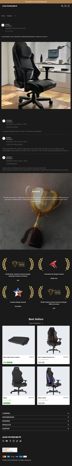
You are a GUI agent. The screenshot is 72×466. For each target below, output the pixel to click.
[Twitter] (4, 441)
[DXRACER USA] (31, 6)
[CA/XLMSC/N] (18, 340)
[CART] (65, 6)
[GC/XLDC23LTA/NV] (53, 381)
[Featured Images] (36, 75)
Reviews (9, 16)
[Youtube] (7, 441)
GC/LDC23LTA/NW (12, 127)
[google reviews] (9, 450)
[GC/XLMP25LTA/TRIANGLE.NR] (53, 340)
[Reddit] (21, 441)
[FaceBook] (11, 441)
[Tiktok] (18, 441)
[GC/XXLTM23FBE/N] (18, 381)
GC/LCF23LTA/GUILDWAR (14, 144)
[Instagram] (14, 441)
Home (3, 16)
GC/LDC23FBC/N (11, 163)
